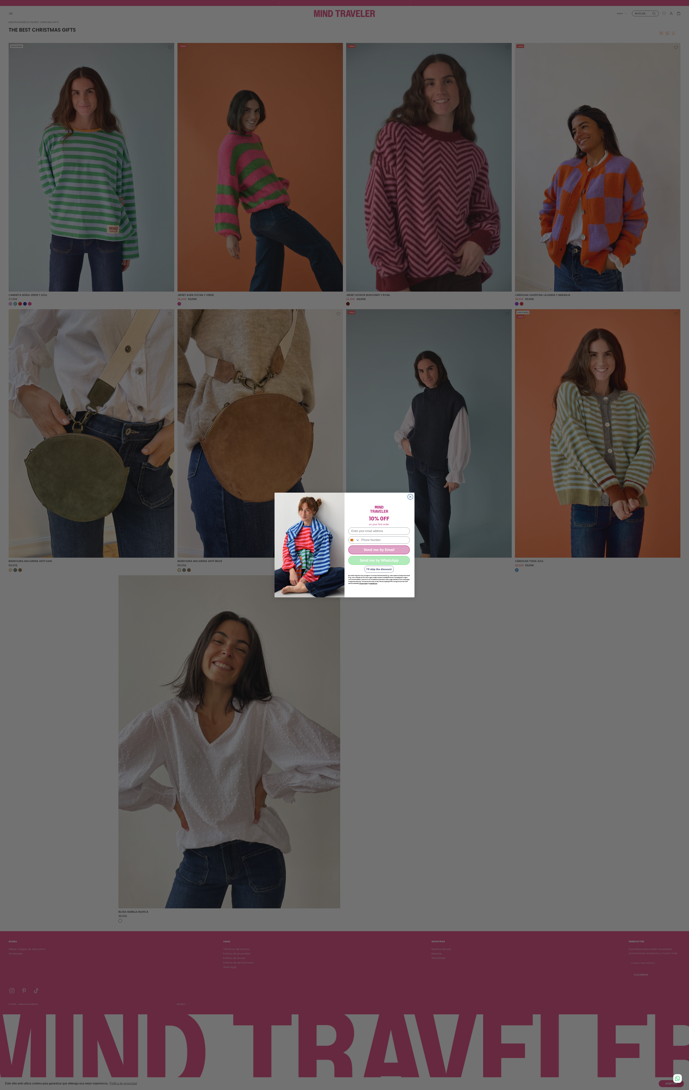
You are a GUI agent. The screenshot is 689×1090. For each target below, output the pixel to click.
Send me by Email (379, 550)
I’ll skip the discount (379, 569)
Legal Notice (373, 583)
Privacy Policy (363, 583)
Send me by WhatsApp (379, 560)
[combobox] (354, 540)
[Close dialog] (410, 496)
